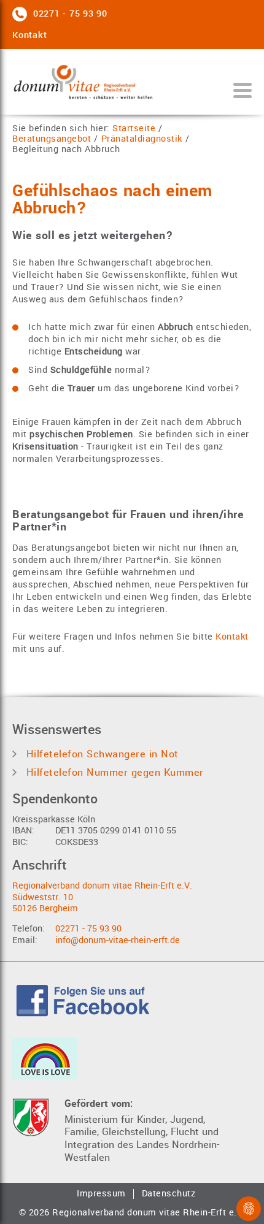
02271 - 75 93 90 (88, 928)
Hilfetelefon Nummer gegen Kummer (113, 772)
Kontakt (232, 636)
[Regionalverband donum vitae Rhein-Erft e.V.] (83, 81)
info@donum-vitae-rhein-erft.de (117, 940)
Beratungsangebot (51, 139)
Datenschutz (169, 1194)
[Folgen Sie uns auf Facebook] (82, 999)
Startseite (133, 129)
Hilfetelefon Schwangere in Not (101, 754)
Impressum (101, 1194)
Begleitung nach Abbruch (66, 150)
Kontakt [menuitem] (29, 35)
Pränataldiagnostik (141, 139)
